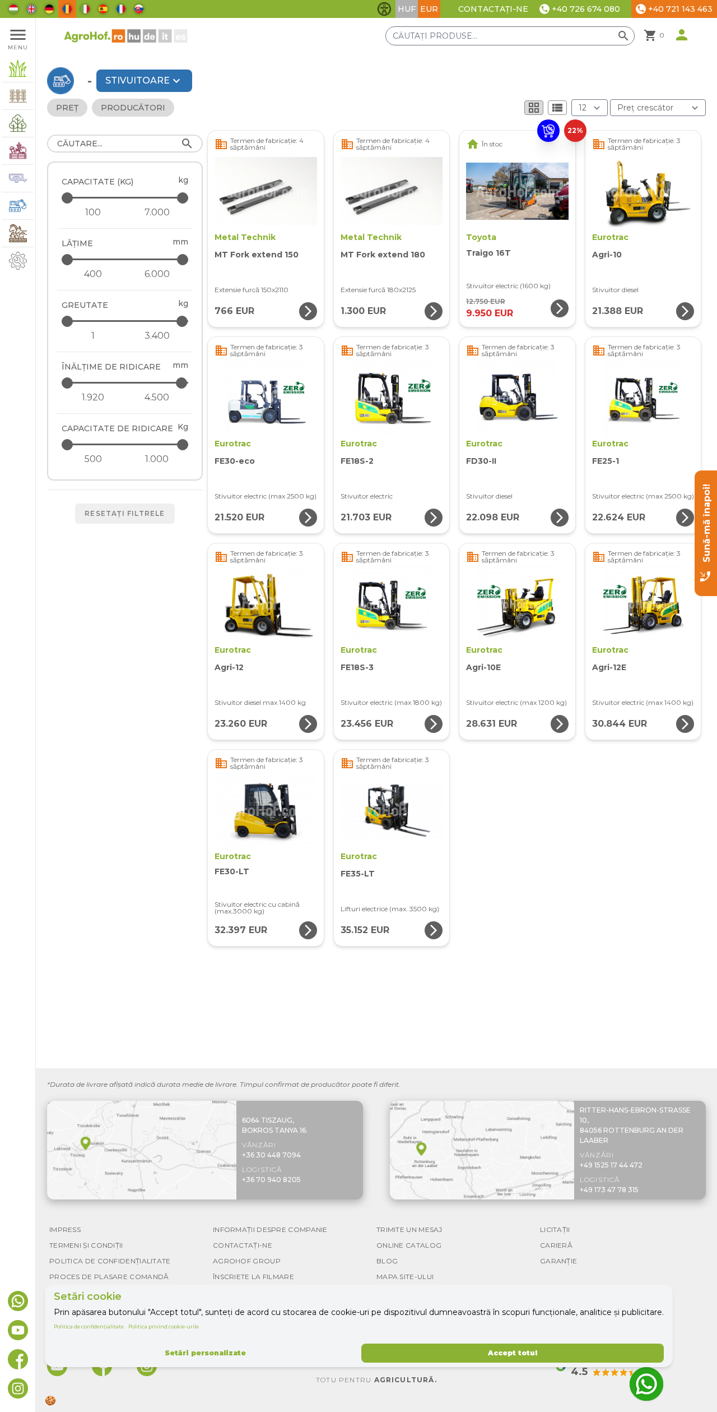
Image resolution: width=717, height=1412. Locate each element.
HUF (407, 9)
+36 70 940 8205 (271, 1179)
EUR (429, 9)
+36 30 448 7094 (271, 1155)
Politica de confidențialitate (89, 1326)
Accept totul (512, 1353)
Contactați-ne (493, 9)
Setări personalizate (205, 1353)
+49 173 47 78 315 (609, 1189)
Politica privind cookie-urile (163, 1326)
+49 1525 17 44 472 (611, 1165)
